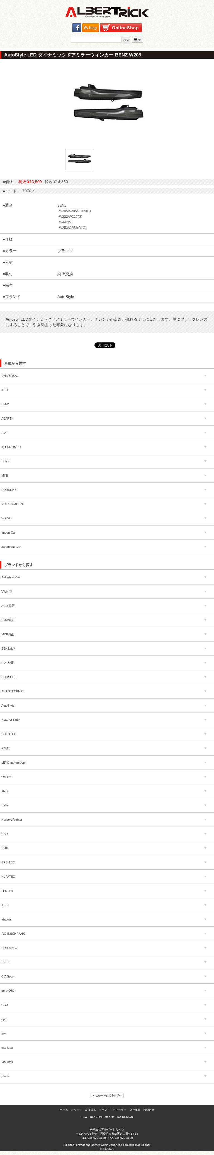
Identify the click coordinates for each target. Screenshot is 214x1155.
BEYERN (96, 1116)
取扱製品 (90, 1109)
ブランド (104, 1109)
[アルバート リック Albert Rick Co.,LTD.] (107, 12)
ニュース (76, 1109)
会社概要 (134, 1109)
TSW (84, 1116)
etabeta (109, 1116)
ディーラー (120, 1109)
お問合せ (148, 1109)
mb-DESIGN (125, 1116)
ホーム (64, 1109)
